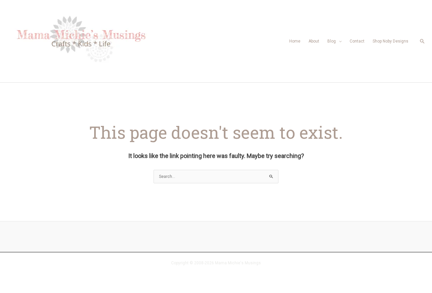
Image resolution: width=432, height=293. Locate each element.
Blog (331, 41)
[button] (422, 41)
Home (294, 41)
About (313, 41)
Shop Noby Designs (390, 41)
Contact (357, 41)
